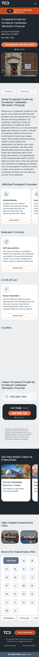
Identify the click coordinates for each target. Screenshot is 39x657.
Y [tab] (15, 610)
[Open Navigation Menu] (35, 4)
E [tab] (23, 569)
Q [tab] (24, 594)
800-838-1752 (19, 413)
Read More (14, 220)
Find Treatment (25, 632)
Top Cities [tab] (11, 560)
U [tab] (23, 602)
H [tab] (15, 577)
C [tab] (6, 569)
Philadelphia (8, 618)
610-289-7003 (7, 37)
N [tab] (32, 585)
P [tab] (15, 594)
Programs (9, 91)
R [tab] (32, 594)
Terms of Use (10, 645)
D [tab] (15, 569)
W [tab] (7, 610)
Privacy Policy (29, 645)
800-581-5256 (10, 11)
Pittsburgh (24, 618)
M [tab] (24, 585)
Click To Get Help (23, 10)
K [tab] (6, 585)
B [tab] (32, 560)
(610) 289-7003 (18, 396)
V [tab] (32, 602)
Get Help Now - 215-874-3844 (19, 44)
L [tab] (15, 585)
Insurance (25, 91)
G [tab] (7, 577)
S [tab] (6, 602)
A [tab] (23, 560)
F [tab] (32, 569)
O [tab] (7, 594)
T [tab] (15, 602)
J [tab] (32, 577)
